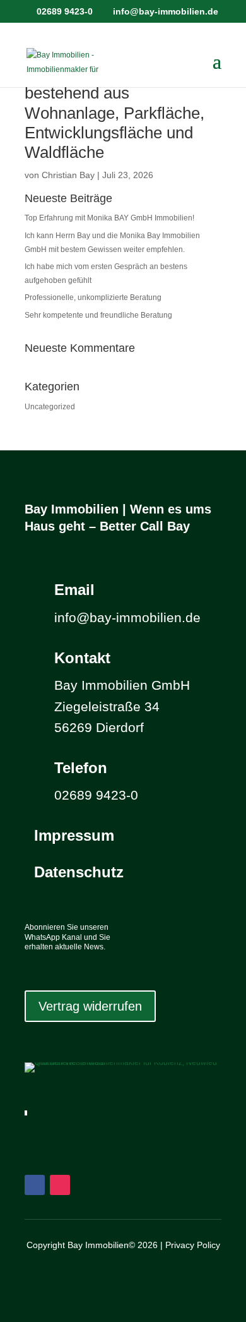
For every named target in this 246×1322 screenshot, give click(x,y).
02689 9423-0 (65, 11)
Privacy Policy (192, 1245)
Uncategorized (50, 406)
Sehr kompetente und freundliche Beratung (98, 315)
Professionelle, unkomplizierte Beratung (93, 297)
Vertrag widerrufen (90, 1006)
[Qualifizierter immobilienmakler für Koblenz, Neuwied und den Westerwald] (123, 1062)
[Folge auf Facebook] (35, 1185)
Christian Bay (68, 175)
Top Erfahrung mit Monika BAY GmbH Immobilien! (109, 217)
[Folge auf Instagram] (60, 1185)
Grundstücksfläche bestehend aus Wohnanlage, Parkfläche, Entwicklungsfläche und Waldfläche (114, 113)
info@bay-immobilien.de (127, 617)
